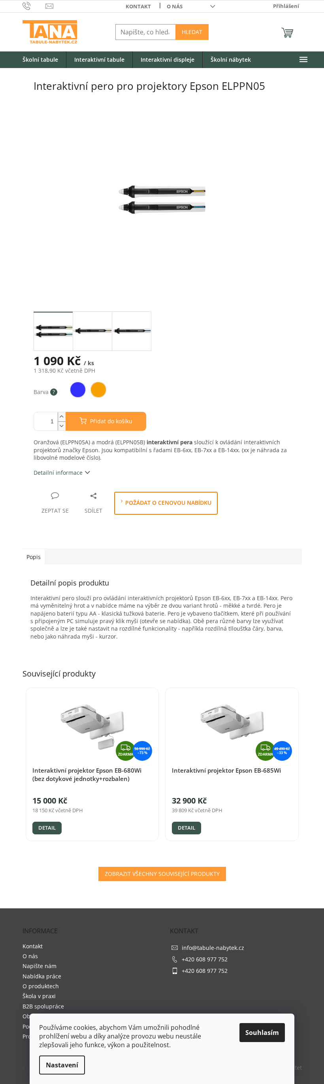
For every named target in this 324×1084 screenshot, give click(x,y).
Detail (47, 827)
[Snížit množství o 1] (62, 425)
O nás (175, 6)
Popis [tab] (33, 557)
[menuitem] (40, 59)
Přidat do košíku (111, 421)
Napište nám (40, 966)
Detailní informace (58, 472)
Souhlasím (262, 1032)
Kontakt (138, 6)
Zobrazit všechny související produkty (162, 873)
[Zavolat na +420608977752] (34, 5)
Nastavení (62, 1065)
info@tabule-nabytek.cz (213, 947)
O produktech (41, 986)
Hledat (192, 32)
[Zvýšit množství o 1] (62, 416)
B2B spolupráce (43, 1006)
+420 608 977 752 (205, 959)
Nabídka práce (42, 976)
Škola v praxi (39, 996)
